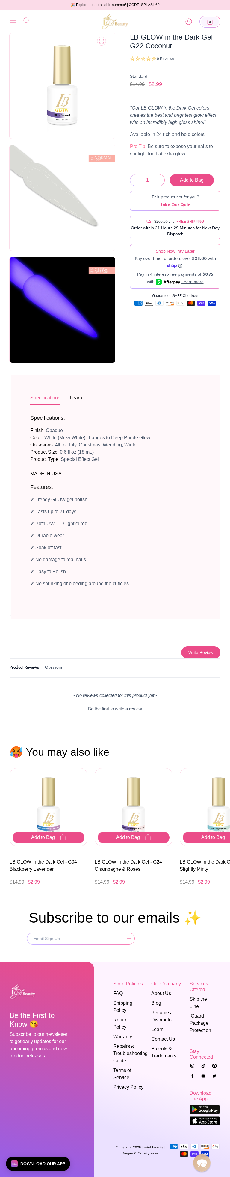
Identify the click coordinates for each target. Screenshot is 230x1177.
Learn (157, 1029)
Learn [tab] (76, 397)
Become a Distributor (162, 1016)
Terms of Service (122, 1074)
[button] (209, 22)
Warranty (122, 1036)
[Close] (13, 21)
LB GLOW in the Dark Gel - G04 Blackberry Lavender (43, 865)
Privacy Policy (128, 1087)
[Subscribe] (127, 939)
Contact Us (163, 1039)
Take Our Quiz (175, 204)
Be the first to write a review (115, 708)
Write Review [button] (200, 652)
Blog (156, 1003)
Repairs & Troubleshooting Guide (126, 1053)
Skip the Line (198, 1003)
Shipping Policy (122, 1006)
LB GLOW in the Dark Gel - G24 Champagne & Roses (128, 865)
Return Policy (120, 1023)
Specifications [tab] (45, 397)
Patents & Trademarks (163, 1052)
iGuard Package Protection (200, 1023)
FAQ (118, 993)
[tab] (24, 668)
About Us (161, 993)
